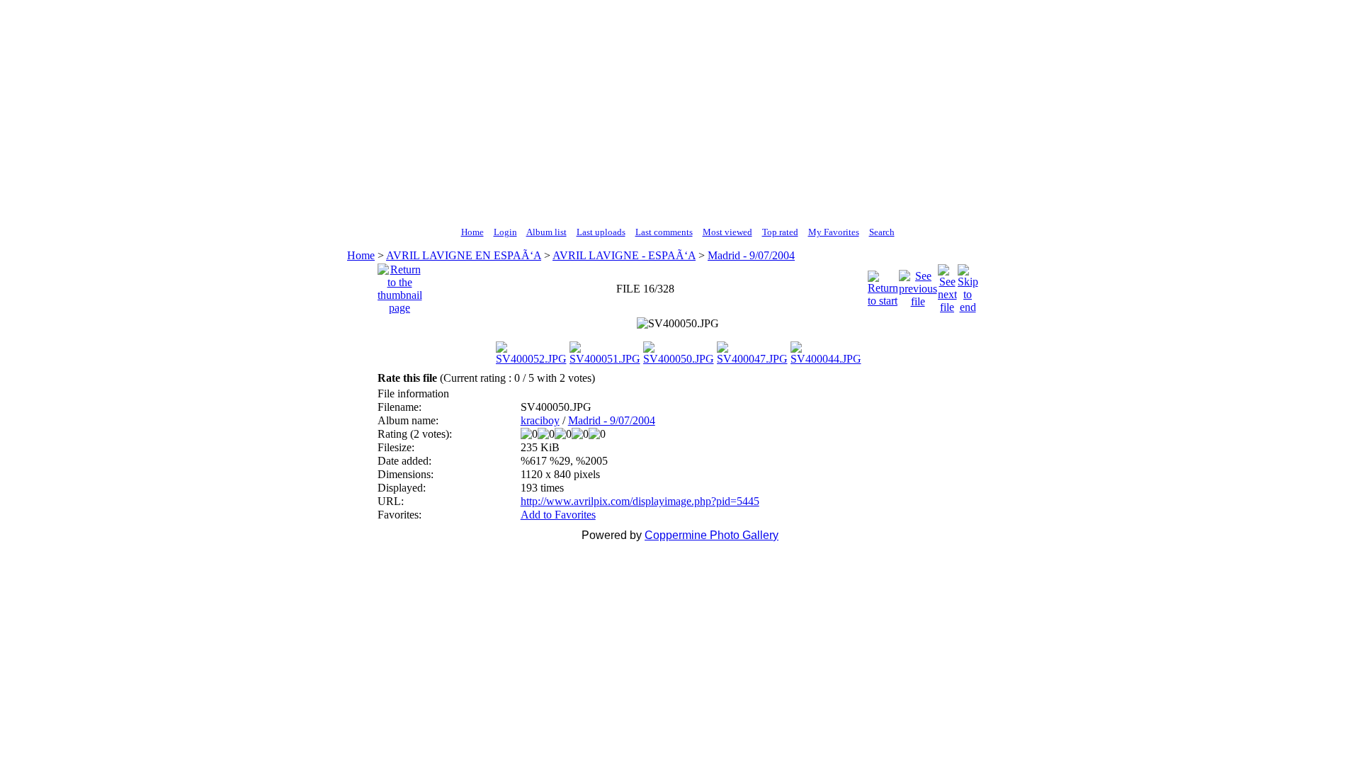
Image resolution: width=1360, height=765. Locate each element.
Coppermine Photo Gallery (711, 535)
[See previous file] (918, 285)
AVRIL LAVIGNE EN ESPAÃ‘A (463, 255)
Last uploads (601, 232)
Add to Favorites (558, 515)
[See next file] (947, 285)
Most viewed (727, 232)
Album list (546, 232)
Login (505, 232)
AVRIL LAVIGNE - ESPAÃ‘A (624, 255)
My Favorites (833, 232)
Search (882, 232)
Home (472, 232)
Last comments (664, 232)
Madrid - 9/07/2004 (751, 255)
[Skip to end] (968, 285)
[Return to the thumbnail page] (400, 285)
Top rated (780, 232)
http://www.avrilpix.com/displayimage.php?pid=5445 (640, 501)
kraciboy (540, 420)
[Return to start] (883, 285)
